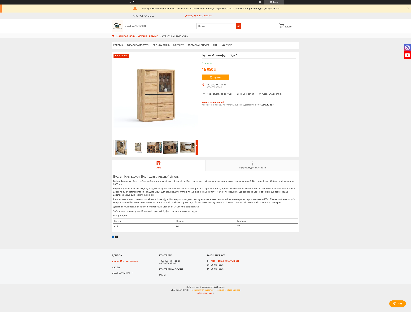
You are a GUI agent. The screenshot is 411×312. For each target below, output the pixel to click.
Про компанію (161, 45)
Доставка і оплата (198, 45)
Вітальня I (154, 36)
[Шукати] (238, 26)
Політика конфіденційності (228, 290)
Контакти (178, 45)
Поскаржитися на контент (202, 290)
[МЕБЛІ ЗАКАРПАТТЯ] (117, 26)
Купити (217, 77)
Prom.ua (221, 287)
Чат (400, 303)
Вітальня (142, 36)
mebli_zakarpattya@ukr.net (225, 261)
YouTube (227, 45)
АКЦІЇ (215, 45)
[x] (116, 237)
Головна (118, 45)
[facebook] (113, 237)
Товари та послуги (125, 36)
